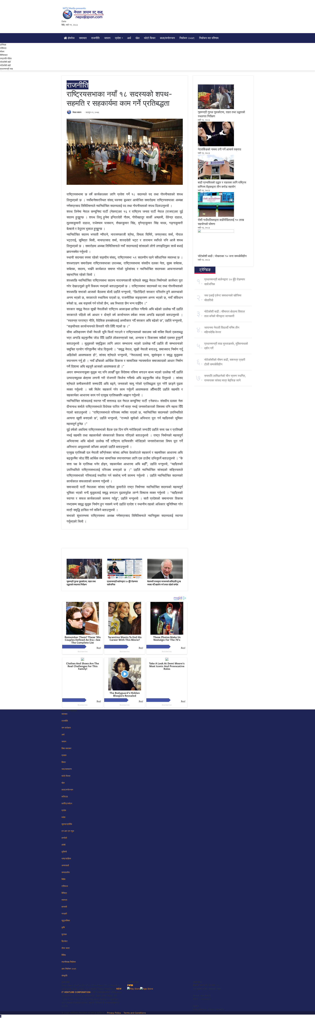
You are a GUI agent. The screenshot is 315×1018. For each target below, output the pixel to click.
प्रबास (64, 755)
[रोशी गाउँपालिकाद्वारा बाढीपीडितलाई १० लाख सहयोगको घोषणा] (216, 216)
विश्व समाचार (66, 748)
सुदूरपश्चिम (66, 920)
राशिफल (3, 48)
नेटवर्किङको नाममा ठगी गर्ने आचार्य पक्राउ (219, 149)
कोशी (63, 844)
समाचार (83, 38)
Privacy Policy (114, 1012)
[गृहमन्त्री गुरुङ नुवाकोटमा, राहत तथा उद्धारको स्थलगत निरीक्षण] (84, 578)
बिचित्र (64, 893)
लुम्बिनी (64, 851)
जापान (107, 38)
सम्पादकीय (66, 872)
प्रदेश (118, 38)
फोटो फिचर (149, 38)
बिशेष (63, 879)
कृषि (63, 927)
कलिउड (65, 796)
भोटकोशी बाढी (5, 61)
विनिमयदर (4, 55)
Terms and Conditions (135, 1012)
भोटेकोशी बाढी (5, 65)
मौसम (2, 51)
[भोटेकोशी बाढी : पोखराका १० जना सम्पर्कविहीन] (216, 232)
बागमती (64, 906)
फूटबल (64, 934)
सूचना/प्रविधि (67, 824)
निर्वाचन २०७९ (187, 38)
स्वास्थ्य (64, 899)
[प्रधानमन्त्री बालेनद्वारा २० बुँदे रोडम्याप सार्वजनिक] (124, 578)
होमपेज (70, 38)
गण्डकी (64, 913)
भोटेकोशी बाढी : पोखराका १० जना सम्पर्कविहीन (222, 256)
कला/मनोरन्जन (167, 38)
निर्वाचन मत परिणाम (209, 38)
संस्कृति (64, 975)
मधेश (63, 817)
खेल (137, 38)
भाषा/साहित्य (66, 858)
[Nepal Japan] (84, 13)
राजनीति (95, 38)
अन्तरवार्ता (65, 865)
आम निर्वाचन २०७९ (69, 968)
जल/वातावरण (67, 769)
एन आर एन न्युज (68, 831)
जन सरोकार (66, 727)
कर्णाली (64, 838)
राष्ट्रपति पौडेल (6, 58)
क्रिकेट (64, 941)
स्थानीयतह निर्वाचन (69, 961)
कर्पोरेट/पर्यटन (67, 803)
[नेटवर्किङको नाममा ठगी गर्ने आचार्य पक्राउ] (216, 145)
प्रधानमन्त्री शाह (6, 68)
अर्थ (129, 38)
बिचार (64, 762)
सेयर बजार (66, 948)
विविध (64, 955)
